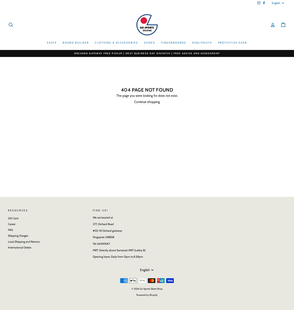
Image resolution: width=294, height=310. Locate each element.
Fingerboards (173, 42)
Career (11, 224)
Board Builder (76, 42)
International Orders (19, 247)
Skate (52, 42)
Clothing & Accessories (116, 42)
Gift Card (13, 218)
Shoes (149, 42)
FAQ (10, 229)
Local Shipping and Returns (24, 241)
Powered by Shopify (147, 294)
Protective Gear (232, 42)
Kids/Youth (202, 42)
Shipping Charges (18, 235)
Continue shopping (147, 102)
